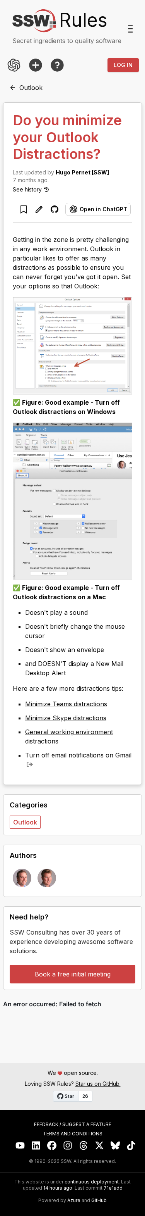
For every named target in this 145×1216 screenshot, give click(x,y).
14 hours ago (57, 1188)
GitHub (99, 1200)
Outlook (25, 822)
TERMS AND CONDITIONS (72, 1133)
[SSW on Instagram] (68, 1145)
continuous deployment (92, 1182)
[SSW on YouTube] (20, 1145)
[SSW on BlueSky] (115, 1145)
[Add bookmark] (23, 209)
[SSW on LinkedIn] (36, 1145)
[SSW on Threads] (84, 1145)
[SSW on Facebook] (52, 1145)
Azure (73, 1200)
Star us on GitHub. (98, 1083)
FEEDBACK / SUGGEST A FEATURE (72, 1124)
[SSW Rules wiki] (57, 65)
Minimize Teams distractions (66, 704)
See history (27, 189)
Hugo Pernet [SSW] (82, 172)
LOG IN (123, 65)
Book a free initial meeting (73, 974)
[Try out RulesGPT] (14, 65)
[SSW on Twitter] (99, 1145)
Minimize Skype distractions (65, 718)
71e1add (113, 1188)
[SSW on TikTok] (131, 1145)
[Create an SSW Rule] (35, 65)
